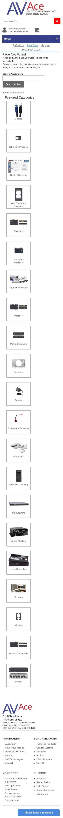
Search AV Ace (13, 84)
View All (9, 763)
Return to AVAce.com (13, 92)
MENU (7, 39)
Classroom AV (12, 800)
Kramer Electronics (14, 747)
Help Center (42, 786)
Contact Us (42, 794)
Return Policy (43, 782)
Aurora (8, 755)
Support (45, 45)
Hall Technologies (14, 759)
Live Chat (32, 45)
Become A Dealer (31, 49)
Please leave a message (39, 812)
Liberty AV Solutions (15, 751)
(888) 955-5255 (9, 728)
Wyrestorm (10, 744)
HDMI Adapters (44, 759)
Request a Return (45, 790)
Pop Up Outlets (12, 785)
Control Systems (44, 747)
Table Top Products (46, 744)
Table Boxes (11, 789)
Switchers (41, 751)
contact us (40, 64)
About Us (41, 778)
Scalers (40, 755)
